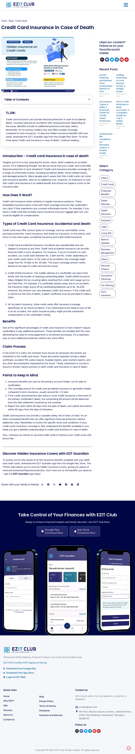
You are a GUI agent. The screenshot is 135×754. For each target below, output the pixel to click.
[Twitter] (112, 59)
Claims (104, 178)
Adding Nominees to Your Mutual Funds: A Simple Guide (121, 83)
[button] (126, 4)
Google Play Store (67, 136)
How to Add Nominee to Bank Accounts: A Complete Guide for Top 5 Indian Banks (122, 112)
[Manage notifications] (129, 748)
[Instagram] (102, 59)
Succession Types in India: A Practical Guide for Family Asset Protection (105, 111)
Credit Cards (21, 21)
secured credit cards (45, 435)
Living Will (106, 233)
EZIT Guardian (21, 474)
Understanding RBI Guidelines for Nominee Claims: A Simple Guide (107, 143)
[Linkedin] (117, 59)
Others (104, 259)
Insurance (106, 220)
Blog (11, 21)
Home (4, 21)
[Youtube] (122, 59)
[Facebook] (107, 59)
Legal (104, 226)
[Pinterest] (126, 59)
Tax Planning (107, 285)
